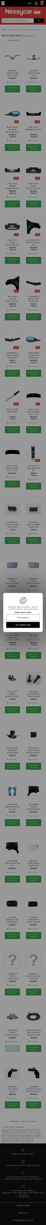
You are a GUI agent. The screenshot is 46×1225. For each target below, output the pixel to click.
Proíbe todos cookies (23, 612)
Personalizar (23, 617)
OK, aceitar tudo (23, 625)
